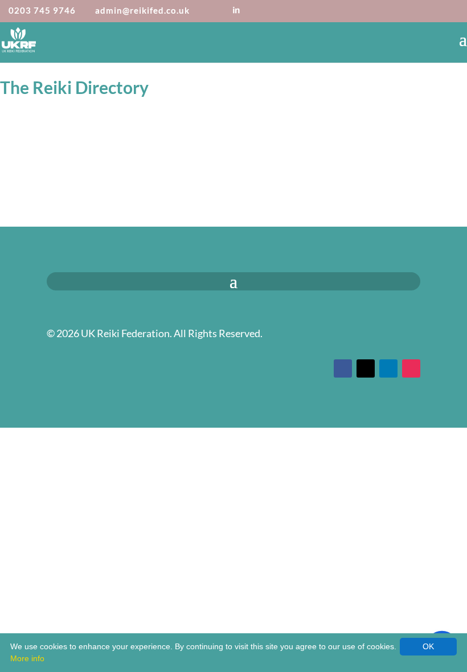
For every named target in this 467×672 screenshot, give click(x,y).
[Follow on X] (366, 368)
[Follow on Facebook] (343, 368)
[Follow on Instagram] (411, 368)
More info (27, 658)
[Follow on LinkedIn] (388, 368)
